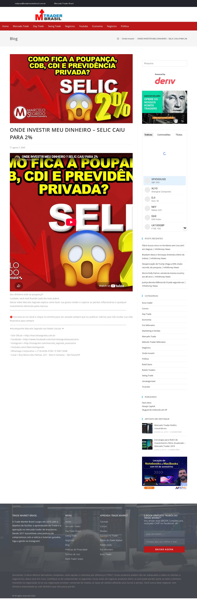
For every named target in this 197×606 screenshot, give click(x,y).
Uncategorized (148, 381)
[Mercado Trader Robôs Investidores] (147, 428)
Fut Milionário (148, 325)
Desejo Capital (148, 406)
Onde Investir (148, 353)
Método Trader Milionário (154, 342)
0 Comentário (176, 432)
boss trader (147, 302)
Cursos (145, 308)
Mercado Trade (21, 26)
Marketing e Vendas (151, 330)
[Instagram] (175, 3)
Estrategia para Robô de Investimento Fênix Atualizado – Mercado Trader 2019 (170, 443)
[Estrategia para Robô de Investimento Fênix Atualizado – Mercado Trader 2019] (147, 444)
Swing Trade (54, 26)
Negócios (70, 26)
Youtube (83, 26)
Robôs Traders (148, 370)
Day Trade (38, 26)
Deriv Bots (146, 402)
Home (5, 26)
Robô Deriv (147, 364)
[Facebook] (162, 3)
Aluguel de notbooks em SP (154, 409)
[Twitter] (169, 3)
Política (125, 26)
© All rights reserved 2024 (23, 595)
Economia (97, 26)
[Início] (118, 38)
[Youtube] (182, 3)
